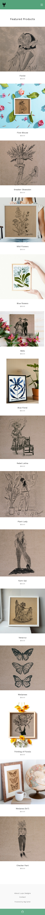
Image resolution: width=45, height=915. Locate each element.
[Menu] (42, 5)
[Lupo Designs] (4, 4)
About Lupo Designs (22, 893)
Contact (22, 897)
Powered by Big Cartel (22, 902)
